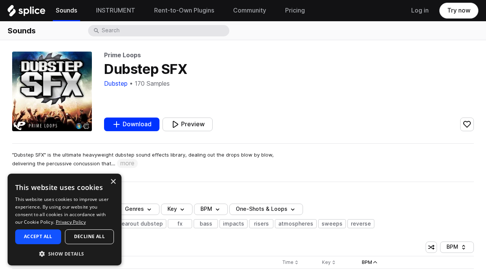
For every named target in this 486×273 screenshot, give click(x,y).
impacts (233, 224)
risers (261, 224)
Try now (458, 10)
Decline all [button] (89, 236)
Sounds (22, 30)
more (127, 163)
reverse (361, 224)
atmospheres (295, 224)
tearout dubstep (141, 224)
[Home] (26, 12)
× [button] (113, 182)
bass (206, 224)
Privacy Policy (71, 222)
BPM (206, 209)
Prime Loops (122, 55)
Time (290, 262)
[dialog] (65, 219)
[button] (64, 253)
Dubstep (116, 83)
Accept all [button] (38, 236)
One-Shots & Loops (261, 209)
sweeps (332, 224)
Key (329, 262)
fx (180, 224)
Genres (134, 209)
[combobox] (165, 31)
